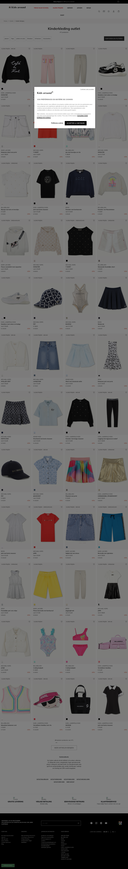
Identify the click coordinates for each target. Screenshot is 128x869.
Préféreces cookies (57, 123)
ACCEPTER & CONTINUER (76, 123)
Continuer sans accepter (87, 89)
